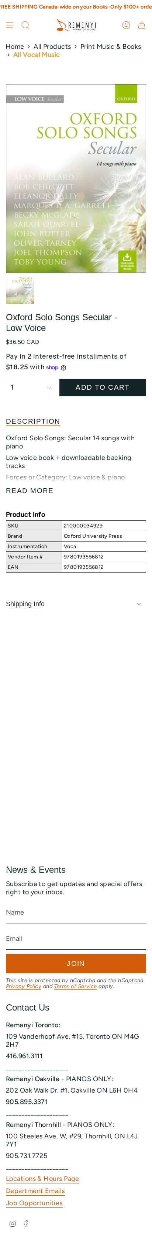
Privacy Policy (23, 986)
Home (15, 46)
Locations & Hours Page (42, 1179)
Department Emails (35, 1191)
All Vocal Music (36, 55)
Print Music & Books (110, 46)
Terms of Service (75, 986)
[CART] (141, 25)
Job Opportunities (34, 1203)
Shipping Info (25, 604)
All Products (52, 46)
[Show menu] (9, 25)
